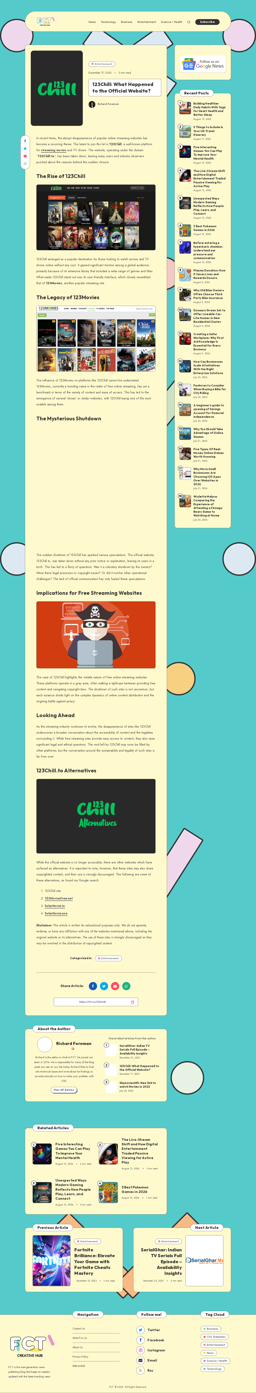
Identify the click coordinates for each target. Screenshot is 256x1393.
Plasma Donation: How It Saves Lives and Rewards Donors (209, 274)
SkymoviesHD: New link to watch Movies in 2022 (138, 1084)
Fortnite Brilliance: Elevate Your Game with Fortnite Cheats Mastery (94, 1261)
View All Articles (64, 1090)
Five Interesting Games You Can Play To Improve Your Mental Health (72, 1151)
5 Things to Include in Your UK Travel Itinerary (208, 131)
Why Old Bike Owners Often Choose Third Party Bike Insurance (208, 294)
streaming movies (53, 150)
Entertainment (146, 22)
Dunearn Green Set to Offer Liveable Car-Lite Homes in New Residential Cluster (209, 316)
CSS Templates (216, 1336)
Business (126, 22)
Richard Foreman (74, 1043)
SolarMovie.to (55, 906)
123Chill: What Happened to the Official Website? (139, 1068)
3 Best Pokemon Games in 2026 (135, 1189)
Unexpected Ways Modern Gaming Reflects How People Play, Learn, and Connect (73, 1189)
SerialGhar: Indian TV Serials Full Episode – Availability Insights (135, 1049)
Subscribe (207, 22)
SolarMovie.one (56, 913)
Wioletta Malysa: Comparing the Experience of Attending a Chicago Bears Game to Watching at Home (207, 506)
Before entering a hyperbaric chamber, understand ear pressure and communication (208, 250)
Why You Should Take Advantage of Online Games (208, 433)
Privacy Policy (80, 1357)
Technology (108, 22)
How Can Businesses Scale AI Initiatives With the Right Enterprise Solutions (208, 367)
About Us (78, 1347)
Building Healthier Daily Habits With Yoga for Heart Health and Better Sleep (209, 109)
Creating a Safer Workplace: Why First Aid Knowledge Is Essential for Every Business (208, 341)
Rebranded (79, 1366)
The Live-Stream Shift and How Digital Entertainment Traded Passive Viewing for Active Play (140, 1150)
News (92, 22)
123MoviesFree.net (59, 898)
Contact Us (79, 1328)
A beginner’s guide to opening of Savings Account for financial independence (208, 411)
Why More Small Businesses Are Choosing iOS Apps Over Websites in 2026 (207, 476)
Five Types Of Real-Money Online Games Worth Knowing (208, 453)
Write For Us (80, 1338)
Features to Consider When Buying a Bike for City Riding (209, 389)
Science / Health (171, 22)
